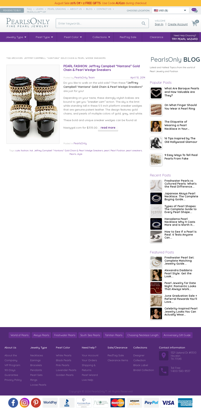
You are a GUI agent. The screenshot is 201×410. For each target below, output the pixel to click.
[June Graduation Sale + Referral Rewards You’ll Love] (156, 300)
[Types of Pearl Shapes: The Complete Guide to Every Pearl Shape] (156, 211)
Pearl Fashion (118, 150)
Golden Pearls (64, 374)
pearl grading (57, 8)
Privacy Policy (13, 379)
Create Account (178, 24)
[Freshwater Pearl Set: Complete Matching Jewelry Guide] (156, 262)
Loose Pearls (38, 384)
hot (31, 150)
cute (17, 150)
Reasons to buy (12, 10)
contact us (104, 8)
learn (39, 8)
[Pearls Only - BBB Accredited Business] (66, 402)
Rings (33, 379)
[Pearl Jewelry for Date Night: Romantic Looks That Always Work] (156, 288)
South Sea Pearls (90, 335)
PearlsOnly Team (84, 77)
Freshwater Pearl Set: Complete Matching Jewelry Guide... (179, 260)
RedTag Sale (116, 355)
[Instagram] (24, 402)
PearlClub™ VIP (36, 11)
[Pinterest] (36, 402)
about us (76, 8)
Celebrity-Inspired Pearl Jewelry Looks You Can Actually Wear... (180, 311)
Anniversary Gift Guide (177, 335)
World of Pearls (19, 335)
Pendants (36, 370)
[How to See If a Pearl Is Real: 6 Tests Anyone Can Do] (156, 236)
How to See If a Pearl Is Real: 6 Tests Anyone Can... (180, 234)
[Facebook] (13, 402)
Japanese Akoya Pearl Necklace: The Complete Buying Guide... (181, 196)
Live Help (87, 379)
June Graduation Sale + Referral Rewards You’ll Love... (180, 299)
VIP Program (12, 365)
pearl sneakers (134, 150)
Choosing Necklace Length (143, 335)
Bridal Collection (143, 370)
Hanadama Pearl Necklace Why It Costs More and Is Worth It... (179, 222)
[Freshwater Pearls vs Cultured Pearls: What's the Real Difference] (156, 185)
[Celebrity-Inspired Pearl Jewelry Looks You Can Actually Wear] (156, 313)
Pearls (72, 153)
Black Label (140, 365)
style (79, 153)
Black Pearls (63, 360)
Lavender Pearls (66, 370)
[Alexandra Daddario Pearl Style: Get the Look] (156, 275)
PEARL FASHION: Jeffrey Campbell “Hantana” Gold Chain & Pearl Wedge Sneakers (101, 68)
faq (29, 8)
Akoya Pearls (41, 335)
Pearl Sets (36, 374)
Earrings (35, 360)
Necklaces (36, 355)
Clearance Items (118, 360)
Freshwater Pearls (64, 335)
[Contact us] (194, 10)
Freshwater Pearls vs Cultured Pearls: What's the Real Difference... (180, 184)
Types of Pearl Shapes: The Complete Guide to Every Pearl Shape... (180, 209)
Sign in (159, 24)
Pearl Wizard (90, 374)
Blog (89, 8)
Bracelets (36, 365)
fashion (25, 150)
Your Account (90, 355)
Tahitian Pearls (113, 335)
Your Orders (89, 360)
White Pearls (63, 355)
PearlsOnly (80, 143)
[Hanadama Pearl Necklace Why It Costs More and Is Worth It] (156, 224)
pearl (107, 150)
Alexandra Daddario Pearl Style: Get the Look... (178, 273)
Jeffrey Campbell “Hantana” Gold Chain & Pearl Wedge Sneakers (68, 150)
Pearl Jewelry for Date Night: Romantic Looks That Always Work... (180, 286)
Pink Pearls (62, 365)
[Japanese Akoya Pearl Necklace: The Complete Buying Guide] (156, 198)
